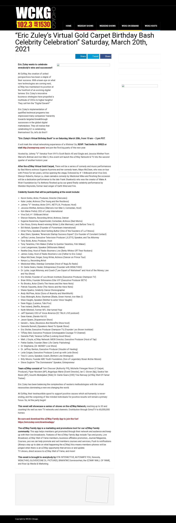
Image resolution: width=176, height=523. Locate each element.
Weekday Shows (85, 26)
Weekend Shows (108, 26)
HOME (68, 26)
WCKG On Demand (130, 26)
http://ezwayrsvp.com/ (34, 147)
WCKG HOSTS (151, 26)
